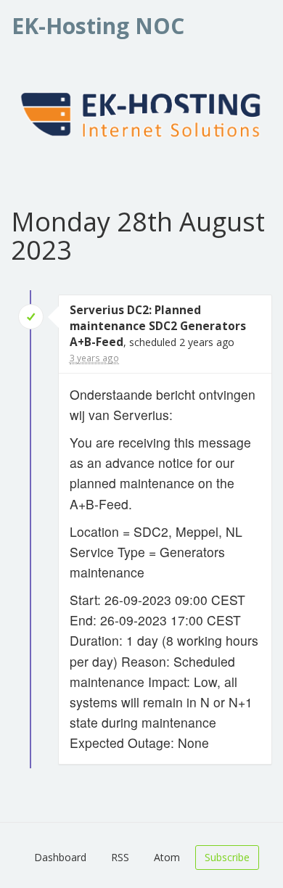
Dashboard (60, 857)
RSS (120, 857)
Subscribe (227, 857)
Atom (167, 857)
